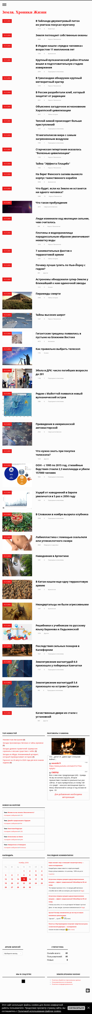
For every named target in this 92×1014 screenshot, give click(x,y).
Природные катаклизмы (56, 71)
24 (36, 883)
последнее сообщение (11, 815)
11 (42, 875)
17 (36, 879)
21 (18, 883)
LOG (21, 815)
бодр (82, 891)
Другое (45, 273)
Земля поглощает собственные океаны (61, 35)
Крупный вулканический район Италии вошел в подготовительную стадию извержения (62, 63)
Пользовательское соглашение (62, 982)
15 (24, 879)
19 (6, 883)
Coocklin (51, 874)
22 (24, 883)
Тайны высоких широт (50, 314)
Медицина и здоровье (51, 545)
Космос (50, 287)
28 (18, 887)
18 (42, 879)
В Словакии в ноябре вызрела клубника (62, 514)
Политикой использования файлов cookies (39, 1011)
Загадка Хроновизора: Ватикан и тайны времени (23, 743)
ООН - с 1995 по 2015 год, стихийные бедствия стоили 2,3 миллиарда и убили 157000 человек (63, 469)
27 (12, 887)
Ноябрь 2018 (23, 863)
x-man (72, 929)
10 (44, 196)
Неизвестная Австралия (13, 740)
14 (18, 879)
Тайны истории (53, 114)
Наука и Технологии (54, 39)
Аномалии (51, 341)
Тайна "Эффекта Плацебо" (53, 163)
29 (24, 887)
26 (6, 887)
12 (6, 879)
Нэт (21, 823)
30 (30, 887)
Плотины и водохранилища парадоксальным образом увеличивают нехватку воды (63, 236)
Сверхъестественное (50, 207)
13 (12, 879)
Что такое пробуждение (51, 202)
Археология (52, 53)
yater (21, 839)
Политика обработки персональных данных (66, 980)
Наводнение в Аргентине (52, 556)
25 (42, 883)
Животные (51, 29)
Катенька (23, 847)
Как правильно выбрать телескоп (58, 349)
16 (30, 879)
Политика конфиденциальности (62, 984)
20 (12, 883)
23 (30, 883)
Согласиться (76, 1008)
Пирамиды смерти (48, 293)
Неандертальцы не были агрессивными (62, 604)
